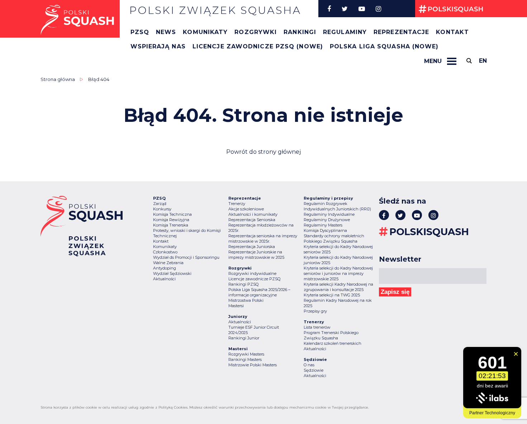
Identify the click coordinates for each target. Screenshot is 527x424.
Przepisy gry (315, 311)
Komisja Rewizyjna (171, 219)
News (166, 32)
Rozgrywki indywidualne (252, 273)
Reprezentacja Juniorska (251, 246)
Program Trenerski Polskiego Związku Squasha (331, 335)
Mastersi (236, 305)
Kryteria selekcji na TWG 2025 (332, 294)
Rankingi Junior (243, 337)
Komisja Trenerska (170, 225)
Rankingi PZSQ (243, 284)
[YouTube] (361, 8)
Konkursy (162, 208)
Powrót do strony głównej (263, 151)
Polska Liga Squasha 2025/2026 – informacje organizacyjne (259, 292)
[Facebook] (329, 8)
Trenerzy (236, 203)
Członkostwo (165, 251)
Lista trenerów (317, 327)
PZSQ (139, 32)
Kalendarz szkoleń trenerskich (332, 343)
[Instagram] (378, 8)
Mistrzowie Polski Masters (252, 364)
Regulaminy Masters (323, 225)
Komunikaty (205, 32)
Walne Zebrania (168, 262)
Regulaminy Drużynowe (327, 219)
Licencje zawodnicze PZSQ (254, 278)
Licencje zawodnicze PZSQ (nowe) (258, 46)
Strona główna (58, 79)
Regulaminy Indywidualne (329, 214)
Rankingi (300, 32)
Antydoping (164, 268)
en (483, 60)
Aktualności (164, 278)
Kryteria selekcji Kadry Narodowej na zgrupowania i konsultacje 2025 (338, 287)
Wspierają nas (158, 46)
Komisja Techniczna (172, 214)
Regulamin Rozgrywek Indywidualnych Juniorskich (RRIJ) (337, 206)
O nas (309, 364)
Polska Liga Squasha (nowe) (384, 46)
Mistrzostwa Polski (246, 300)
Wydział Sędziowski (172, 273)
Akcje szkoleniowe (246, 208)
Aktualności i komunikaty (252, 214)
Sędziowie (313, 370)
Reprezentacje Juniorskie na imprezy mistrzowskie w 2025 (256, 254)
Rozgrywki (255, 32)
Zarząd (159, 203)
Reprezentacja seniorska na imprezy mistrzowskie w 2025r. (262, 238)
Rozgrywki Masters (246, 354)
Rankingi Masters (245, 359)
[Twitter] (344, 8)
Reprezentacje (401, 32)
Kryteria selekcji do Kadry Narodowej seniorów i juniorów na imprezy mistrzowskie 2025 (338, 273)
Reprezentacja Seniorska (251, 219)
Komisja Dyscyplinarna (325, 230)
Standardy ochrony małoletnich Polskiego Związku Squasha (334, 238)
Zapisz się (395, 292)
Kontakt (452, 32)
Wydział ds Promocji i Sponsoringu (186, 257)
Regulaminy (345, 32)
